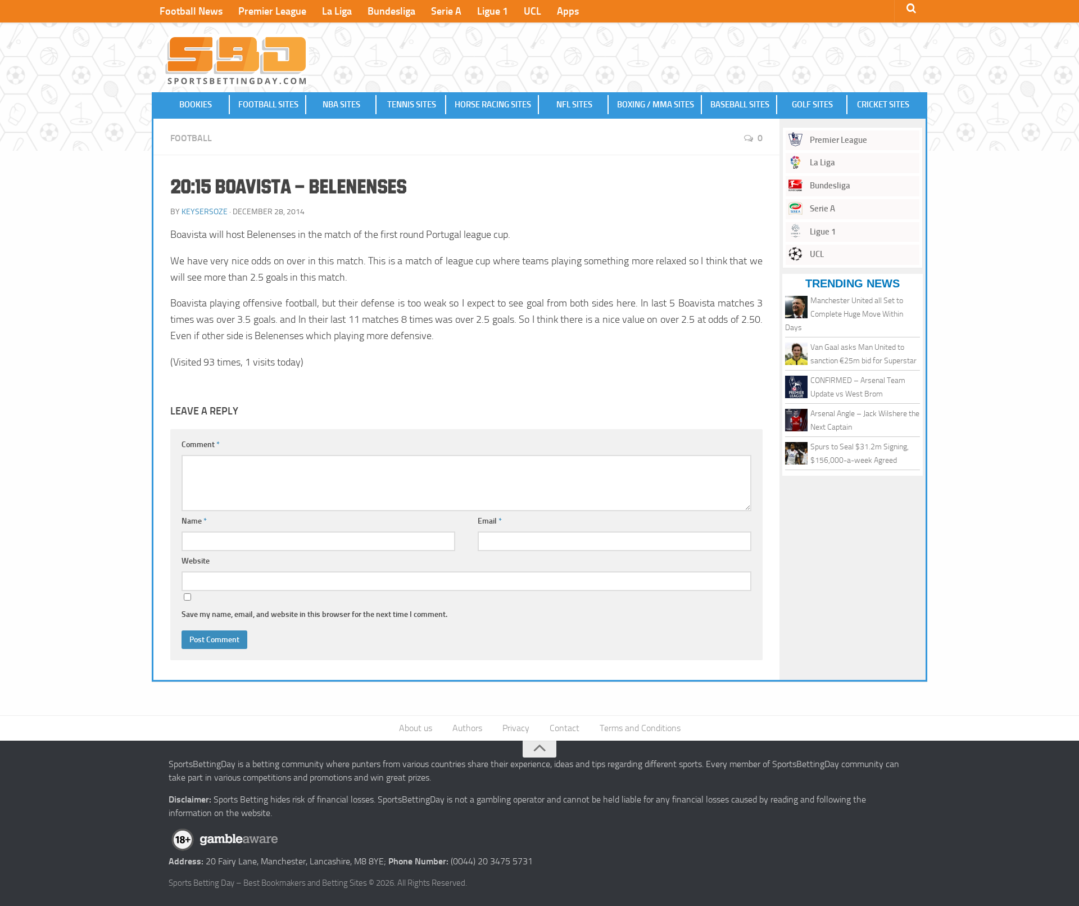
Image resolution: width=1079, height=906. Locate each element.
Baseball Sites (739, 105)
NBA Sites (341, 105)
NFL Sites (574, 105)
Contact (564, 728)
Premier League (272, 11)
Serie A (446, 11)
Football (191, 138)
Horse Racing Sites (493, 105)
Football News (191, 11)
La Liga (337, 11)
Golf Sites (812, 105)
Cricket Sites (883, 105)
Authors (467, 728)
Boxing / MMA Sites (655, 105)
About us (415, 728)
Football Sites (268, 105)
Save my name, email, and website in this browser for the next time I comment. (314, 614)
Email (490, 521)
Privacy (515, 728)
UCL (532, 11)
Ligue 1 (492, 11)
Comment (201, 444)
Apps (568, 11)
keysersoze (205, 212)
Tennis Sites (411, 105)
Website (196, 561)
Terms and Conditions (640, 728)
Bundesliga (391, 11)
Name (194, 521)
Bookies (195, 105)
